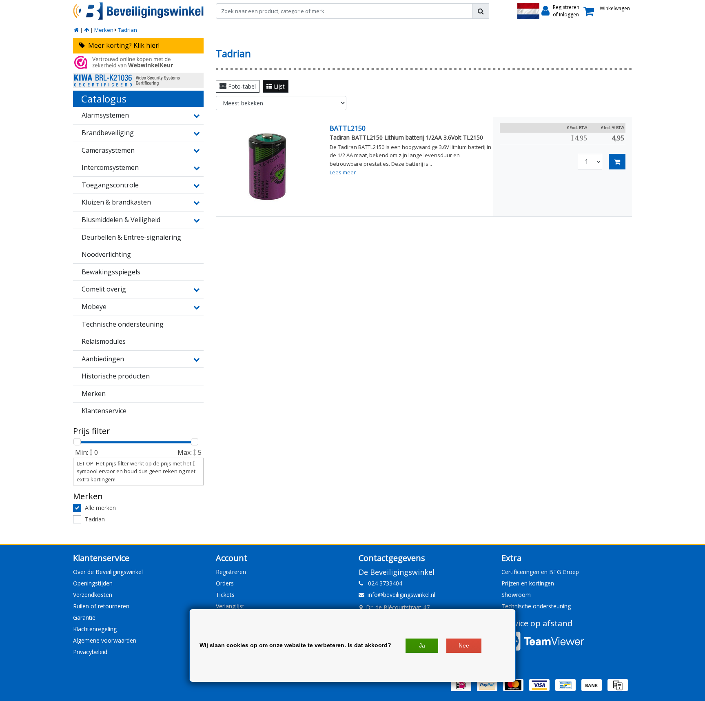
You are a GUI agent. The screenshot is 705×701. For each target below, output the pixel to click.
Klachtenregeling (95, 629)
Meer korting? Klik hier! (122, 45)
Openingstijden (93, 583)
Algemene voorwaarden (104, 640)
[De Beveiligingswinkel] (138, 11)
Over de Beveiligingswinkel (108, 572)
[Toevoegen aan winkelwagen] (617, 161)
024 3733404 (382, 583)
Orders (225, 583)
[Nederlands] (528, 11)
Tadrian (127, 29)
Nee (464, 645)
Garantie (84, 617)
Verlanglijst (230, 606)
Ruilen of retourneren (101, 606)
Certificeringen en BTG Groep (540, 572)
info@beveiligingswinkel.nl (401, 595)
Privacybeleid (90, 652)
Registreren (231, 572)
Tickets (225, 595)
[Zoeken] (481, 11)
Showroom (516, 595)
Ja (422, 645)
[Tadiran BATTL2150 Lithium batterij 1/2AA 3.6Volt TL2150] (268, 166)
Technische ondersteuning (536, 606)
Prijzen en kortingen (527, 583)
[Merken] (86, 29)
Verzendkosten (92, 595)
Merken (103, 29)
